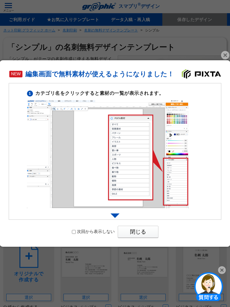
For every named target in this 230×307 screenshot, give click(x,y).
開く (209, 286)
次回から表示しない (96, 231)
